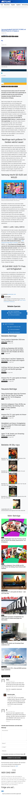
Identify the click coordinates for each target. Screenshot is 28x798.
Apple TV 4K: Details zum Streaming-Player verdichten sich (12, 434)
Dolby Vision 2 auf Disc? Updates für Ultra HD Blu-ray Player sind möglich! (12, 359)
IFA (7, 36)
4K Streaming (4, 666)
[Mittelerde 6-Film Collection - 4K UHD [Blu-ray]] (13, 458)
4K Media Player (4, 362)
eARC (10, 294)
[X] (2, 791)
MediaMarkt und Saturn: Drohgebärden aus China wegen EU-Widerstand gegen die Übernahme (13, 424)
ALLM (8, 294)
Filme (3, 353)
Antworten (8, 690)
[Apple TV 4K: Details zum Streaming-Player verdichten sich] (14, 632)
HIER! (16, 766)
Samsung (16, 36)
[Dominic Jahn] (2, 299)
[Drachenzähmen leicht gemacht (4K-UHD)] (16, 509)
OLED (13, 36)
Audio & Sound (4, 343)
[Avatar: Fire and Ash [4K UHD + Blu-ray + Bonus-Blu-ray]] (13, 471)
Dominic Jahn (5, 35)
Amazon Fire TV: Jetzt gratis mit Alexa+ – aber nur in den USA (13, 378)
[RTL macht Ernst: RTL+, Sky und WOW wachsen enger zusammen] (14, 657)
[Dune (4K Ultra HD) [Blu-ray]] (13, 496)
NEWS (10, 36)
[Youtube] (3, 791)
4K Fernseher (4, 372)
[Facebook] (1, 791)
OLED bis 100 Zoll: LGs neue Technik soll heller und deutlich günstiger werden (12, 369)
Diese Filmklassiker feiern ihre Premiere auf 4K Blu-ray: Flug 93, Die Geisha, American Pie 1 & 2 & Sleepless (13, 395)
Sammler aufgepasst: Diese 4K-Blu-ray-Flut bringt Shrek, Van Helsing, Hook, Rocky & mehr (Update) (13, 405)
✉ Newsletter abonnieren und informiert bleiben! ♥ (13, 754)
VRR (15, 294)
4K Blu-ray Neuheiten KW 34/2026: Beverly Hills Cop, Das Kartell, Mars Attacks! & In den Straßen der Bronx (12, 349)
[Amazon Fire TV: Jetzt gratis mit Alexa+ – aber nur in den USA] (14, 580)
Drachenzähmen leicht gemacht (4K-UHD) (10, 510)
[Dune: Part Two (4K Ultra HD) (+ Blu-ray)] (13, 483)
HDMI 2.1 (12, 294)
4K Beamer (3, 36)
